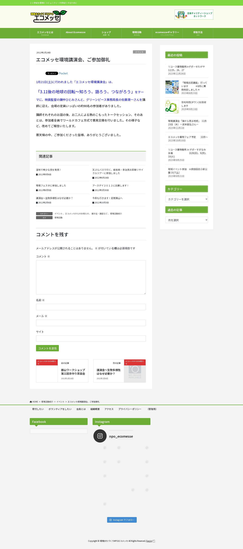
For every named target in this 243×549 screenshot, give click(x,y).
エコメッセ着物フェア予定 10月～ (188, 137)
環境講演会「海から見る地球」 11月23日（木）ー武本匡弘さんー (187, 122)
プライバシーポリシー (130, 409)
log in (149, 540)
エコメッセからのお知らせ (77, 213)
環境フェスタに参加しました (51, 185)
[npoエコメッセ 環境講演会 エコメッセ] (128, 452)
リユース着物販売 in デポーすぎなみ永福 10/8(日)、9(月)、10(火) (188, 153)
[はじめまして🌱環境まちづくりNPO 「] (100, 508)
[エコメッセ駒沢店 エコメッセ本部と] (114, 466)
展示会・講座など (99, 213)
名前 (40, 300)
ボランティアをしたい (60, 409)
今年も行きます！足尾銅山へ (107, 198)
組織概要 (95, 409)
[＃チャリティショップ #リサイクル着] (100, 494)
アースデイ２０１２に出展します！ (110, 185)
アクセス (109, 409)
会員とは (81, 409)
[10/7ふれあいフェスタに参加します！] (142, 466)
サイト (40, 332)
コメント (43, 256)
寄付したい (38, 409)
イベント (139, 51)
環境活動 (58, 217)
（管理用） (152, 409)
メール (41, 316)
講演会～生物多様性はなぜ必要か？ (54, 198)
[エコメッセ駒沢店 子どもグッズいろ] (100, 466)
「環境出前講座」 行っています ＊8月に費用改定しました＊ (194, 86)
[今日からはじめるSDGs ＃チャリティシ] (114, 494)
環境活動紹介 (116, 213)
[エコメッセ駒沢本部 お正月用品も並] (100, 452)
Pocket (63, 73)
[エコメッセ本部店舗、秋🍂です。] (100, 480)
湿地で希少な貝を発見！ (48, 169)
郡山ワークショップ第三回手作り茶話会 (73, 371)
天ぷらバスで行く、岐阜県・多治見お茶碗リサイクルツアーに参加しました (117, 171)
